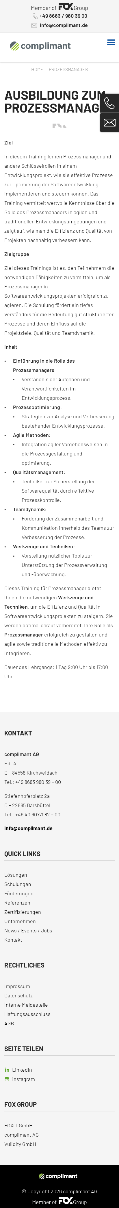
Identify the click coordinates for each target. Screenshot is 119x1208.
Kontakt (13, 939)
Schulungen (17, 884)
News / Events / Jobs (28, 930)
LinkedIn (22, 1069)
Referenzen (17, 902)
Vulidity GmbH (20, 1144)
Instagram (23, 1079)
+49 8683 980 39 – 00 (38, 782)
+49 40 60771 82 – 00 (37, 814)
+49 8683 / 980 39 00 (63, 16)
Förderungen (19, 893)
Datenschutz (18, 995)
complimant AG (21, 1134)
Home (37, 69)
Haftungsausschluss (27, 1014)
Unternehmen (20, 921)
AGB (9, 1023)
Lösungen (15, 874)
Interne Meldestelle (26, 1004)
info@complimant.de (64, 25)
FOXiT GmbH (19, 1125)
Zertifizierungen (22, 912)
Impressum (17, 986)
